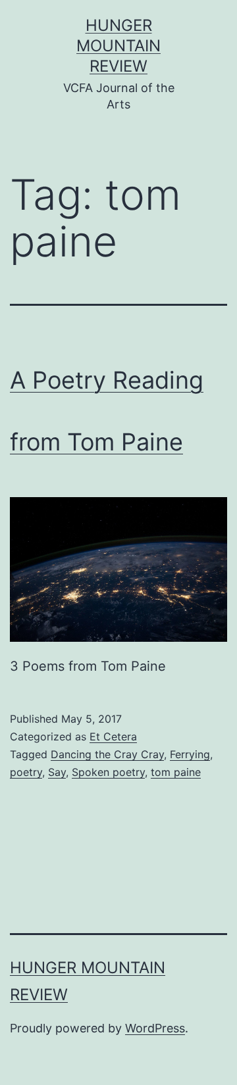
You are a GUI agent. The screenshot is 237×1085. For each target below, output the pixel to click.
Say (57, 772)
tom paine (176, 772)
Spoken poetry (108, 772)
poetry (26, 772)
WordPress (155, 1028)
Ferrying (190, 754)
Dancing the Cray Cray (107, 754)
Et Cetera (113, 736)
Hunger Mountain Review (118, 46)
